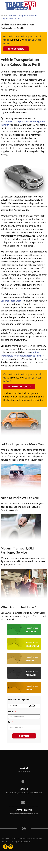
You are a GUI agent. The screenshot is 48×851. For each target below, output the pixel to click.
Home (4, 15)
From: (11, 711)
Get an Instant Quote (19, 386)
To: (9, 722)
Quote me (24, 736)
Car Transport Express (12, 300)
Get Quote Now (16, 48)
